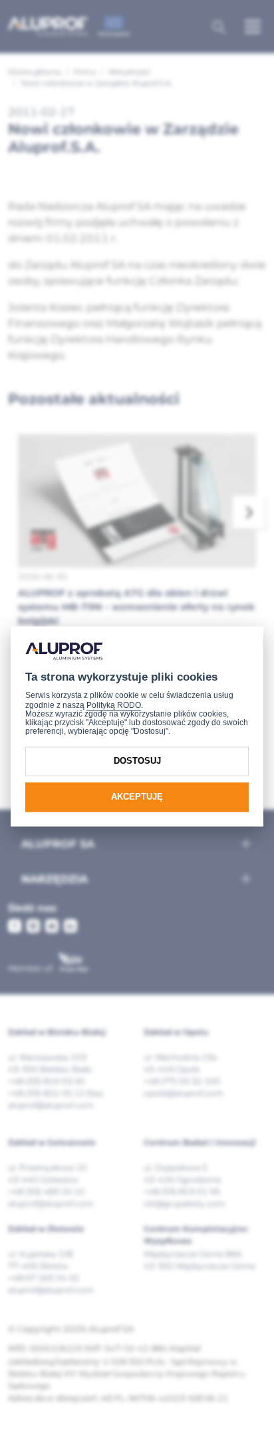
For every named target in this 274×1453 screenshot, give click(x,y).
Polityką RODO (113, 705)
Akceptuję (137, 797)
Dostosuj (137, 761)
